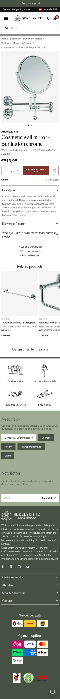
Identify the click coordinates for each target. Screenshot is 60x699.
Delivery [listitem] (46, 437)
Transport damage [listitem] (31, 446)
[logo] (28, 18)
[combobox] (33, 28)
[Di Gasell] (16, 678)
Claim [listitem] (8, 455)
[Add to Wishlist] (55, 170)
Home (4, 38)
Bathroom (15, 38)
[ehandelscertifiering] (28, 677)
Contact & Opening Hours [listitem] (19, 437)
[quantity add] (18, 170)
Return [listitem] (8, 446)
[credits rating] (41, 678)
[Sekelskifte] (30, 516)
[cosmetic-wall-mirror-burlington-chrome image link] (30, 87)
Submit (47, 497)
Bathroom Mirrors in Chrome (16, 43)
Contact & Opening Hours (16, 9)
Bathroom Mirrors (32, 38)
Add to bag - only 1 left (36, 171)
